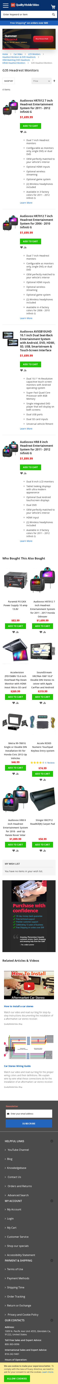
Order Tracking (16, 1296)
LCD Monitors (34, 54)
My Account (14, 1209)
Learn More (26, 202)
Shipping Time (15, 1287)
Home (5, 54)
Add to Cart (15, 626)
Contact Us (14, 1177)
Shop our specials (18, 1246)
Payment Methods (18, 1278)
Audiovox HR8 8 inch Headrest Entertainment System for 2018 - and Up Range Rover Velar (15, 828)
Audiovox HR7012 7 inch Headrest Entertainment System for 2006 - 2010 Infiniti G (36, 221)
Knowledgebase (16, 1168)
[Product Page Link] (11, 153)
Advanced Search (18, 1195)
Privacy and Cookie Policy (22, 1314)
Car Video (18, 54)
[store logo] (24, 5)
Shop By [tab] (8, 80)
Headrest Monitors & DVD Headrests (19, 57)
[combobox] (29, 14)
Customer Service (18, 1237)
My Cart (11, 1227)
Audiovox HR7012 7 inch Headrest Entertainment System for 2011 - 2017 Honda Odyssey (42, 609)
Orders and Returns (19, 1186)
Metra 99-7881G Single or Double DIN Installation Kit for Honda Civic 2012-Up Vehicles (15, 751)
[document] (29, 1373)
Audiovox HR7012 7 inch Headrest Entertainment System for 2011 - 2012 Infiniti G (36, 106)
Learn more (47, 1371)
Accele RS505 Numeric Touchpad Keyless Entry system (42, 747)
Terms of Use (15, 1269)
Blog (9, 1159)
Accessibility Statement (21, 1255)
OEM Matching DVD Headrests (16, 60)
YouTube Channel (18, 1150)
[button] (21, 132)
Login (10, 1218)
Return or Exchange (19, 1305)
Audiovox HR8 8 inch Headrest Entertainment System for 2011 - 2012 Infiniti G (36, 447)
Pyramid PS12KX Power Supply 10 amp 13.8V (15, 605)
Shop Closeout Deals (42, 39)
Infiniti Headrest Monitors (14, 63)
